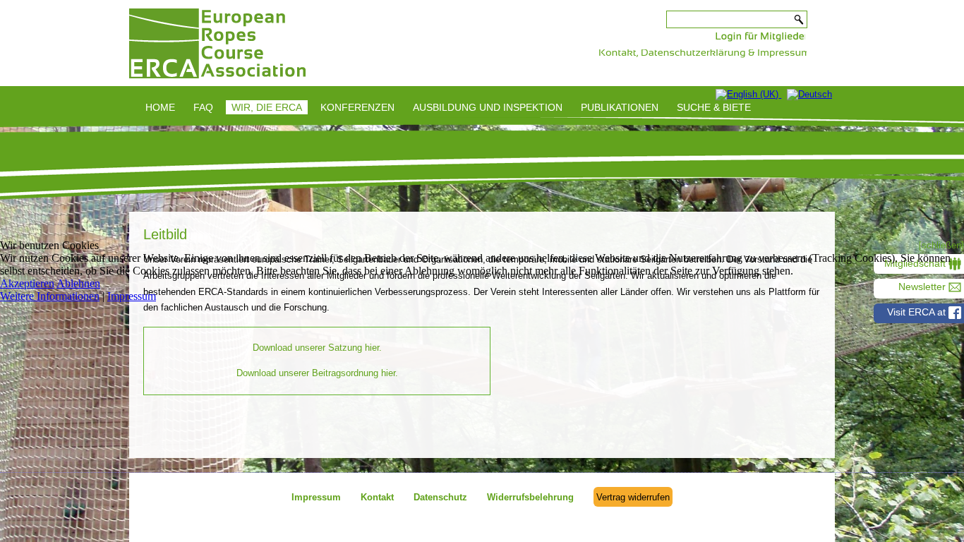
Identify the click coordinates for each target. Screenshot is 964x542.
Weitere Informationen (50, 296)
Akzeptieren (27, 283)
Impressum (131, 296)
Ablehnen (78, 283)
